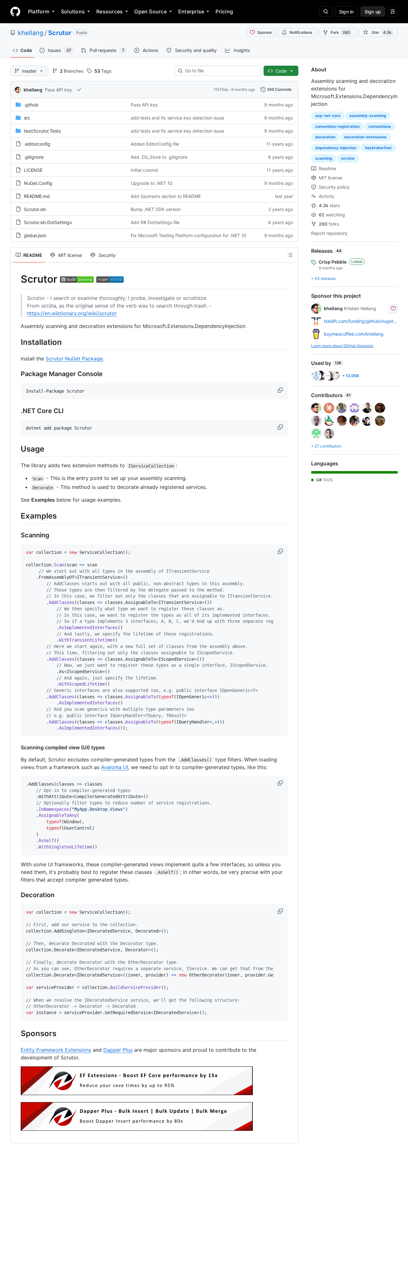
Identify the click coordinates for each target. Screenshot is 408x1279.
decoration (325, 136)
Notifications (300, 32)
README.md (37, 196)
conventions (379, 126)
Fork (340, 32)
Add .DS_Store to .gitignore (159, 157)
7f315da (221, 89)
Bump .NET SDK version (156, 209)
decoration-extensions (365, 136)
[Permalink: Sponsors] (16, 1033)
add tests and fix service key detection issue (177, 117)
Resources (109, 11)
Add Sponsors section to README (166, 196)
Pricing (224, 11)
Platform (38, 11)
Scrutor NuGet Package (74, 358)
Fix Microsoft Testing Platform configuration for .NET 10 (188, 235)
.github (31, 104)
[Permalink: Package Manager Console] (16, 373)
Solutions (73, 11)
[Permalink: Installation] (16, 342)
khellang (30, 33)
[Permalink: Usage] (16, 448)
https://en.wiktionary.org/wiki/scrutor (72, 313)
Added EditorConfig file (155, 144)
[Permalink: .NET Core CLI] (16, 411)
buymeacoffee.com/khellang (353, 334)
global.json (35, 235)
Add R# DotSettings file (155, 222)
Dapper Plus (118, 1050)
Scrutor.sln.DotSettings (48, 222)
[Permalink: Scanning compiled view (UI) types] (16, 747)
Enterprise (191, 11)
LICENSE (33, 170)
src (27, 117)
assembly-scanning (367, 115)
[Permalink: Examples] (16, 516)
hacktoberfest (378, 147)
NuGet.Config (38, 183)
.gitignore (34, 157)
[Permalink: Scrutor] (16, 279)
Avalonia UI (114, 767)
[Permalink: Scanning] (16, 535)
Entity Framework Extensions (56, 1050)
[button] (280, 390)
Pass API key (58, 89)
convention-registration (337, 126)
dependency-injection (335, 147)
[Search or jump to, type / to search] (325, 11)
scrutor (348, 158)
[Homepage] (15, 11)
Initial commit (144, 170)
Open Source (150, 11)
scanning (323, 158)
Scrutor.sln (35, 209)
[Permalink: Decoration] (16, 894)
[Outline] (290, 255)
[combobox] (220, 71)
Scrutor (59, 33)
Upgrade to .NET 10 (151, 183)
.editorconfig (37, 144)
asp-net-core (327, 115)
